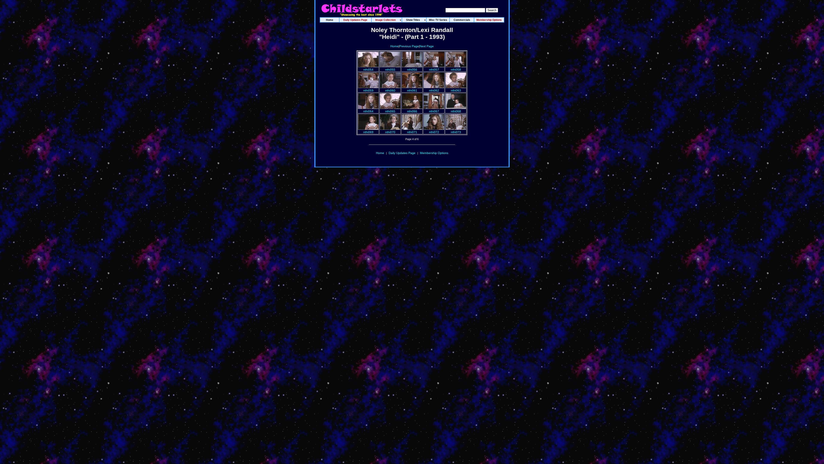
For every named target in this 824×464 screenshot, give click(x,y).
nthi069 (368, 132)
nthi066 (412, 111)
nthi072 (434, 132)
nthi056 (412, 69)
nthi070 (390, 132)
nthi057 (434, 69)
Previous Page (409, 46)
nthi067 (434, 111)
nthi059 (368, 90)
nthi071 (412, 132)
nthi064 (368, 111)
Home (394, 46)
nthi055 (390, 69)
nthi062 (434, 90)
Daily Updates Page (402, 153)
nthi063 (456, 90)
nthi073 (456, 132)
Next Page (427, 46)
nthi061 (412, 90)
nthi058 (456, 69)
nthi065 (390, 111)
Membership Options (434, 153)
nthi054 (368, 69)
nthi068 (456, 111)
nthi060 (390, 90)
